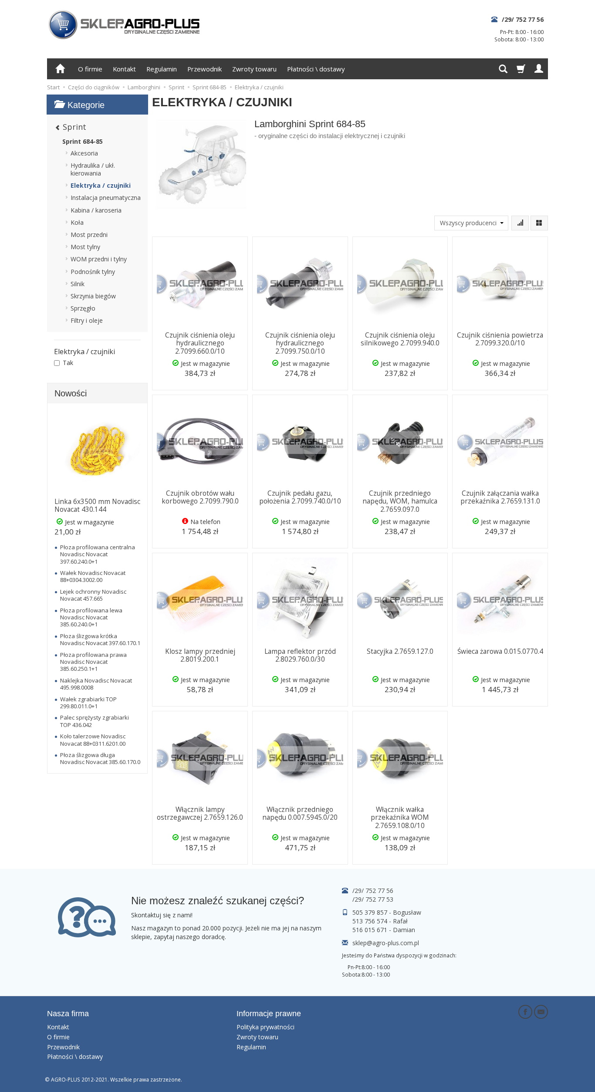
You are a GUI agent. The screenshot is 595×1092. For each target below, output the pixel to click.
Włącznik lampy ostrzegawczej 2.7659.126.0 (200, 813)
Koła (77, 222)
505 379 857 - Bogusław (386, 912)
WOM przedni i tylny (99, 259)
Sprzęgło (83, 308)
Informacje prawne (269, 1013)
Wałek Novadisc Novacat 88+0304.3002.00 (92, 576)
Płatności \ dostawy (316, 68)
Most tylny (85, 247)
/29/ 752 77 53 (372, 899)
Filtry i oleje (87, 320)
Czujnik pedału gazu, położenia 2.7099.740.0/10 (300, 497)
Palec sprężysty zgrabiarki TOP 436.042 (94, 720)
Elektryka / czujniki (101, 185)
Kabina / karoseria (96, 210)
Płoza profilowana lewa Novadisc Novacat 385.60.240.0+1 (91, 617)
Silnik (78, 284)
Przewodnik (204, 68)
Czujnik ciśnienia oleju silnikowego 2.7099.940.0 (400, 339)
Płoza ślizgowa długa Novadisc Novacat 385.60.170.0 (100, 758)
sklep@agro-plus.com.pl (385, 943)
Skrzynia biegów (93, 296)
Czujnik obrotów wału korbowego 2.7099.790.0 (200, 497)
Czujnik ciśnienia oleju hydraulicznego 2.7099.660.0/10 (200, 343)
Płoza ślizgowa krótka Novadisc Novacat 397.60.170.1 (100, 639)
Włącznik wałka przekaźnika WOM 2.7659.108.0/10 (400, 817)
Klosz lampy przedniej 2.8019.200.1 (200, 655)
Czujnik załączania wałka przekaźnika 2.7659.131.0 (500, 497)
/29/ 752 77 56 (523, 19)
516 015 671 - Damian (383, 930)
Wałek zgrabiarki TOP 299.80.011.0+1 (88, 702)
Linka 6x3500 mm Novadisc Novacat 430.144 (97, 505)
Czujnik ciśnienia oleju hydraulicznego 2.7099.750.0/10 (300, 343)
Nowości (70, 393)
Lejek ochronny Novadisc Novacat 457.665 (93, 595)
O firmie (90, 68)
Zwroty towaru (254, 68)
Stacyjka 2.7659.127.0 (400, 651)
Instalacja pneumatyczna (106, 197)
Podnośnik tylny (93, 271)
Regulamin (161, 68)
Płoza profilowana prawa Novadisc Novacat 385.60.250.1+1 (93, 662)
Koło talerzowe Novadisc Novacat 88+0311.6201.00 (92, 739)
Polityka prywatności (265, 1027)
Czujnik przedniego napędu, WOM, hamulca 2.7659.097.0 (399, 501)
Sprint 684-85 (82, 141)
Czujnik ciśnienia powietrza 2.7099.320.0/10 (500, 339)
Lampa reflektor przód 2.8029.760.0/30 (300, 655)
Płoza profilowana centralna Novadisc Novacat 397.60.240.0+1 (97, 554)
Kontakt (124, 68)
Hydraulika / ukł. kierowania (93, 169)
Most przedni (89, 234)
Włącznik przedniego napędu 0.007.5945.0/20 (300, 813)
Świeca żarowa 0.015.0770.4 (500, 651)
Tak (68, 362)
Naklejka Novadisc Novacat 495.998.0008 (96, 683)
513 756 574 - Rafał (380, 921)
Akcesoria (84, 153)
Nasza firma (68, 1013)
